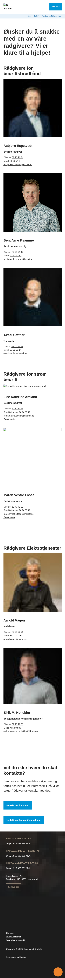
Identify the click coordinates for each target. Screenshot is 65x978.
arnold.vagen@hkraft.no (15, 639)
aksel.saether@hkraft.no (15, 353)
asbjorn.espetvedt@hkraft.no (17, 164)
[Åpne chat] (58, 971)
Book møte (9, 419)
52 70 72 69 (17, 724)
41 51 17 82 (15, 255)
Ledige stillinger (13, 936)
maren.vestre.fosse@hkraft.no (18, 514)
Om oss (9, 933)
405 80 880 (15, 727)
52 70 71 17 (17, 252)
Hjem (29, 16)
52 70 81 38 (17, 346)
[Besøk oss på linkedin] (32, 968)
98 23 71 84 (15, 161)
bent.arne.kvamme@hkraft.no (18, 259)
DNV (16, 917)
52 (13, 506)
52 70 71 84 (17, 157)
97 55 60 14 (15, 350)
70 (16, 506)
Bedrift (36, 16)
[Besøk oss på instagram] (17, 968)
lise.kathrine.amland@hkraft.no (18, 415)
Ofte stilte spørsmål (15, 940)
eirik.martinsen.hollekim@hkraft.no (20, 731)
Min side (56, 7)
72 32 (20, 506)
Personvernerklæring (16, 957)
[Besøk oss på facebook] (9, 968)
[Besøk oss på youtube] (24, 968)
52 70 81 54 (17, 408)
